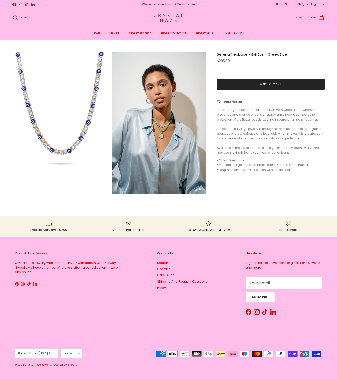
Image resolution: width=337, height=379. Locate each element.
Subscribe (260, 297)
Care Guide (165, 275)
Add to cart (271, 84)
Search (162, 263)
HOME (96, 33)
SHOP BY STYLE (204, 33)
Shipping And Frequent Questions (182, 281)
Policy (161, 288)
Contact (163, 269)
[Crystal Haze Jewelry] (168, 18)
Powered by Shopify (64, 365)
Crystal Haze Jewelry (38, 365)
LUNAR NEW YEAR (233, 33)
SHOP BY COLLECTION (173, 33)
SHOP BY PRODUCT (140, 33)
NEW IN (114, 33)
